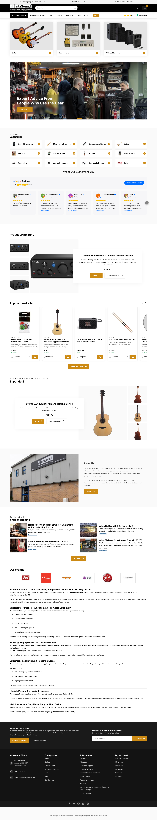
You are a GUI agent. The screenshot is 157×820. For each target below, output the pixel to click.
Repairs (59, 15)
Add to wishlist (113, 276)
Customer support (86, 766)
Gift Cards (69, 15)
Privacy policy (85, 776)
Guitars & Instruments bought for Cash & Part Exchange (94, 788)
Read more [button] (45, 210)
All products (119, 776)
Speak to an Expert (87, 793)
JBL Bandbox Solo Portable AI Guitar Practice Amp (89, 340)
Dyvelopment (102, 816)
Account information (122, 758)
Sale (46, 776)
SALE (96, 15)
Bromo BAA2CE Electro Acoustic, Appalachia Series (56, 340)
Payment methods (87, 780)
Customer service (83, 15)
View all (77, 558)
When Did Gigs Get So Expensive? (116, 526)
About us (83, 762)
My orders (119, 762)
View (95, 276)
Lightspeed (86, 816)
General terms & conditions (90, 773)
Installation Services (38, 15)
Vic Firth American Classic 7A (122, 339)
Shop (47, 758)
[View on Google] (15, 196)
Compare (17, 357)
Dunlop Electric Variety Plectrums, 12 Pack (21, 340)
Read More (91, 491)
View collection (77, 366)
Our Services (49, 780)
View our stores (40, 741)
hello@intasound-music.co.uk (24, 777)
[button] (10, 202)
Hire (51, 15)
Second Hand (50, 766)
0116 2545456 (19, 771)
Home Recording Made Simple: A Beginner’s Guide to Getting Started (50, 526)
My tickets (119, 766)
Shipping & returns (86, 769)
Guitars (47, 762)
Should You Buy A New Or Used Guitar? (48, 541)
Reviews (83, 758)
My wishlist (119, 769)
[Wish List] (138, 8)
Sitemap (83, 783)
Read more (32, 535)
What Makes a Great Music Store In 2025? (120, 540)
